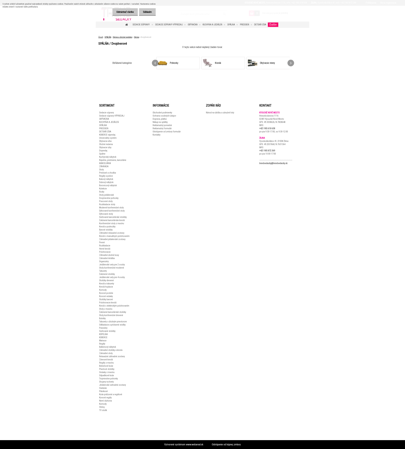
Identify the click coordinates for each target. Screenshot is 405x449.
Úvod (100, 37)
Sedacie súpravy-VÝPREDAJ (169, 24)
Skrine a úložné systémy (122, 37)
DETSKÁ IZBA (260, 24)
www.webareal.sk (194, 444)
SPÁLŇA (231, 24)
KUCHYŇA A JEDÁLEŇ (212, 24)
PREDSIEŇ (244, 24)
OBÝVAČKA (193, 24)
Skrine (136, 37)
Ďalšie (273, 24)
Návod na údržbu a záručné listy (220, 112)
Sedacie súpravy (141, 24)
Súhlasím (147, 11)
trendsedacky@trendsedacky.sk (273, 163)
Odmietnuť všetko (125, 11)
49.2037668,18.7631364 (274, 144)
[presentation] (155, 63)
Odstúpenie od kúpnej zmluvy (226, 444)
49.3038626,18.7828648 (274, 122)
